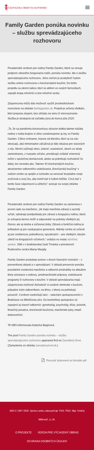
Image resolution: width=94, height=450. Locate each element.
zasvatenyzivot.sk (46, 345)
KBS (12, 410)
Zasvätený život (71, 340)
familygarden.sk (43, 108)
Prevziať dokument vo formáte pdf (66, 360)
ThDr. (62, 410)
